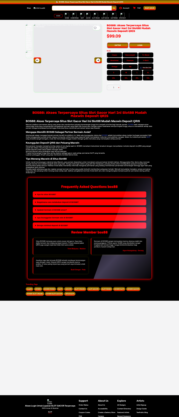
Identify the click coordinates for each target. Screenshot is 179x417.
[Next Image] (98, 60)
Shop (29, 8)
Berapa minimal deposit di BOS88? (52, 225)
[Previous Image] (37, 60)
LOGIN (139, 45)
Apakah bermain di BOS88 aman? (52, 210)
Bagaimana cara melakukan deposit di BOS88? (58, 202)
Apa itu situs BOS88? (46, 194)
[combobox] (82, 8)
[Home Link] (39, 8)
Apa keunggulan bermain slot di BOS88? (55, 218)
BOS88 (130, 124)
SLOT (148, 137)
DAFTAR (118, 45)
